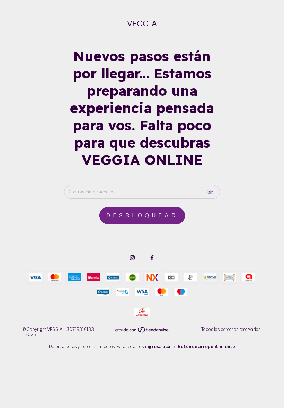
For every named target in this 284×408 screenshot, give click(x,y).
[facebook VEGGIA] (152, 258)
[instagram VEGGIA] (132, 258)
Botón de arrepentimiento (206, 346)
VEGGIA (142, 23)
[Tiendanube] (142, 331)
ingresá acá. (158, 346)
